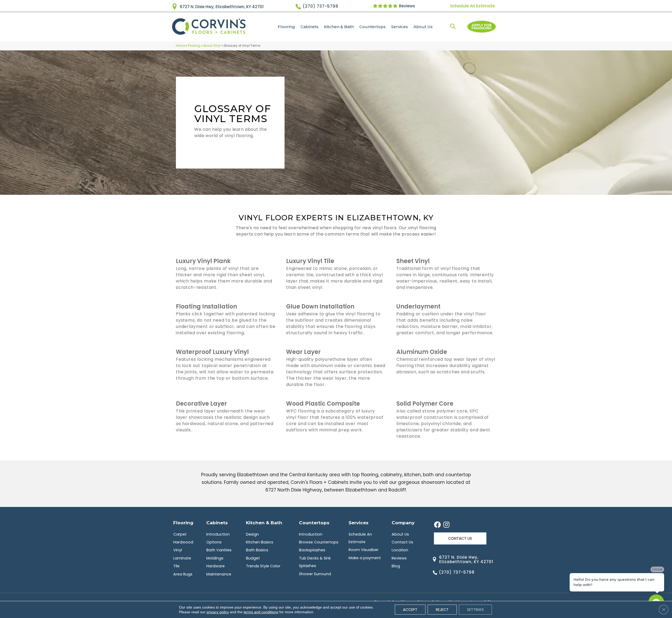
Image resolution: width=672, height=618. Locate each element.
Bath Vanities (219, 550)
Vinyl (177, 550)
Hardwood (183, 542)
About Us (423, 26)
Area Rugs (182, 574)
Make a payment (365, 558)
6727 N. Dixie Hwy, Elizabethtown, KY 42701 (222, 6)
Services (399, 26)
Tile (176, 566)
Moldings (214, 558)
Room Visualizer (364, 549)
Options (214, 542)
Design (252, 534)
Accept (410, 609)
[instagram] (446, 525)
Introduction (218, 534)
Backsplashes (312, 550)
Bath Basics (257, 550)
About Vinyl (212, 46)
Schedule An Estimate (472, 6)
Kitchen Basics (259, 542)
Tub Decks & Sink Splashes (315, 562)
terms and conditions (261, 612)
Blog (396, 566)
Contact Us (402, 542)
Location (400, 550)
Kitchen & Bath (339, 26)
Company (403, 522)
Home (180, 46)
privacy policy (218, 612)
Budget (253, 558)
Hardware (215, 566)
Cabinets (309, 26)
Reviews (406, 6)
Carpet (180, 534)
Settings (475, 609)
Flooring (286, 26)
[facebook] (437, 525)
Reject (442, 609)
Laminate (182, 558)
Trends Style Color (263, 566)
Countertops (372, 26)
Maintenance (218, 574)
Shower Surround (315, 574)
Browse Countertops (318, 542)
